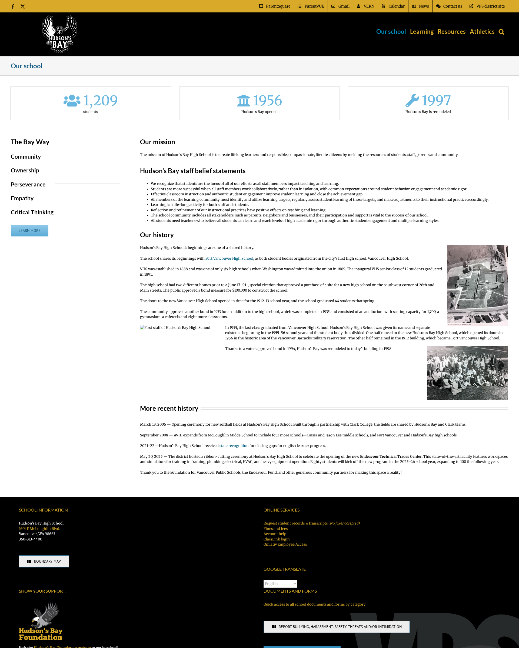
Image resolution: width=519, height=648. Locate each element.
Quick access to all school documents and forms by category (315, 604)
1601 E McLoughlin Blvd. (39, 528)
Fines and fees (276, 528)
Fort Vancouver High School (229, 258)
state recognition (234, 445)
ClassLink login (277, 539)
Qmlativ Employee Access (285, 544)
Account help (275, 534)
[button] (501, 32)
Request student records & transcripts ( (312, 523)
